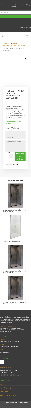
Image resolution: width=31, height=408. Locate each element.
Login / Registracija (5, 388)
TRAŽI (15, 16)
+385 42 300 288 (25, 28)
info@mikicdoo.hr (5, 352)
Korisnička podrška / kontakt (8, 395)
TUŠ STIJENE (15, 164)
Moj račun (3, 384)
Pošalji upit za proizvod (20, 156)
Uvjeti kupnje (4, 391)
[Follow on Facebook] (29, 23)
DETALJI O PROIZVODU (20, 55)
